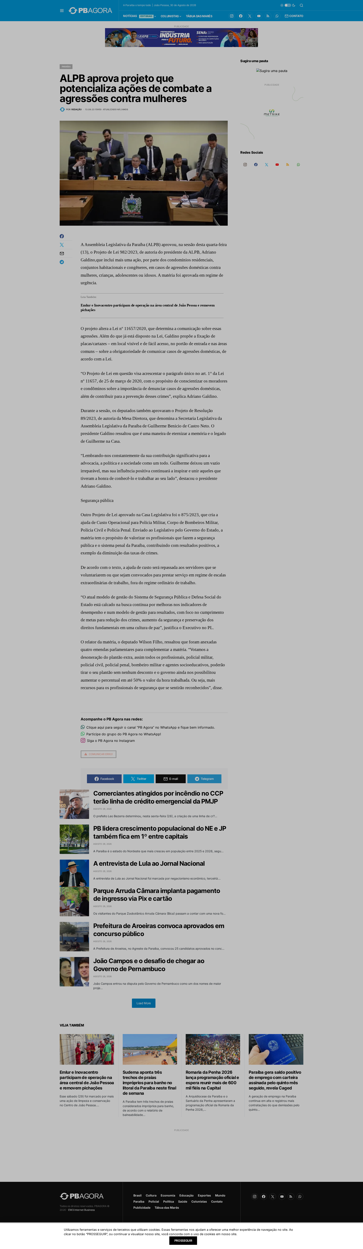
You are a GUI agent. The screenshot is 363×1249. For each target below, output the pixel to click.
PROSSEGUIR (183, 1240)
